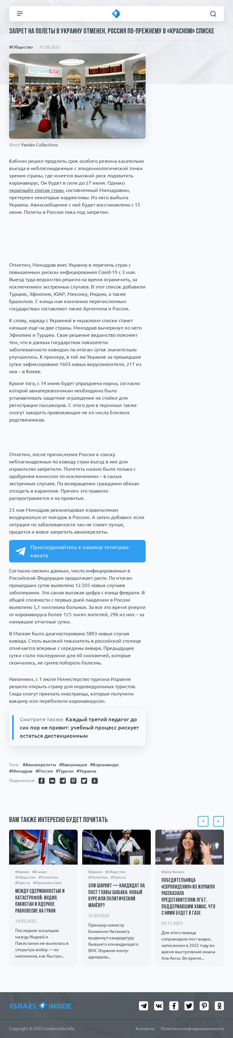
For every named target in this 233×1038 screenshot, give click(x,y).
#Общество (21, 47)
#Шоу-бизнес (173, 872)
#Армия (22, 872)
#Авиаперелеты (39, 764)
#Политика (48, 877)
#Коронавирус (104, 764)
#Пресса (22, 883)
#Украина (86, 771)
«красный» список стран (36, 190)
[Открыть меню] (19, 13)
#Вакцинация (73, 764)
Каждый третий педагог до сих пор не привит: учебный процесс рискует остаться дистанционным (79, 727)
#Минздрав (20, 771)
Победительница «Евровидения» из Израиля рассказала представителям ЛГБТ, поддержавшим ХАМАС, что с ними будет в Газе (188, 897)
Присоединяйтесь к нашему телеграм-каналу (80, 551)
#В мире (39, 872)
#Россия (44, 771)
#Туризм (64, 771)
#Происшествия (47, 883)
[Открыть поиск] (213, 13)
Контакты (145, 1028)
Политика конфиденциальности (192, 1028)
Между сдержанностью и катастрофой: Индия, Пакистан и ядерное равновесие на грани (40, 901)
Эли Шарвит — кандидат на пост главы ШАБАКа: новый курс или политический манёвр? (116, 896)
